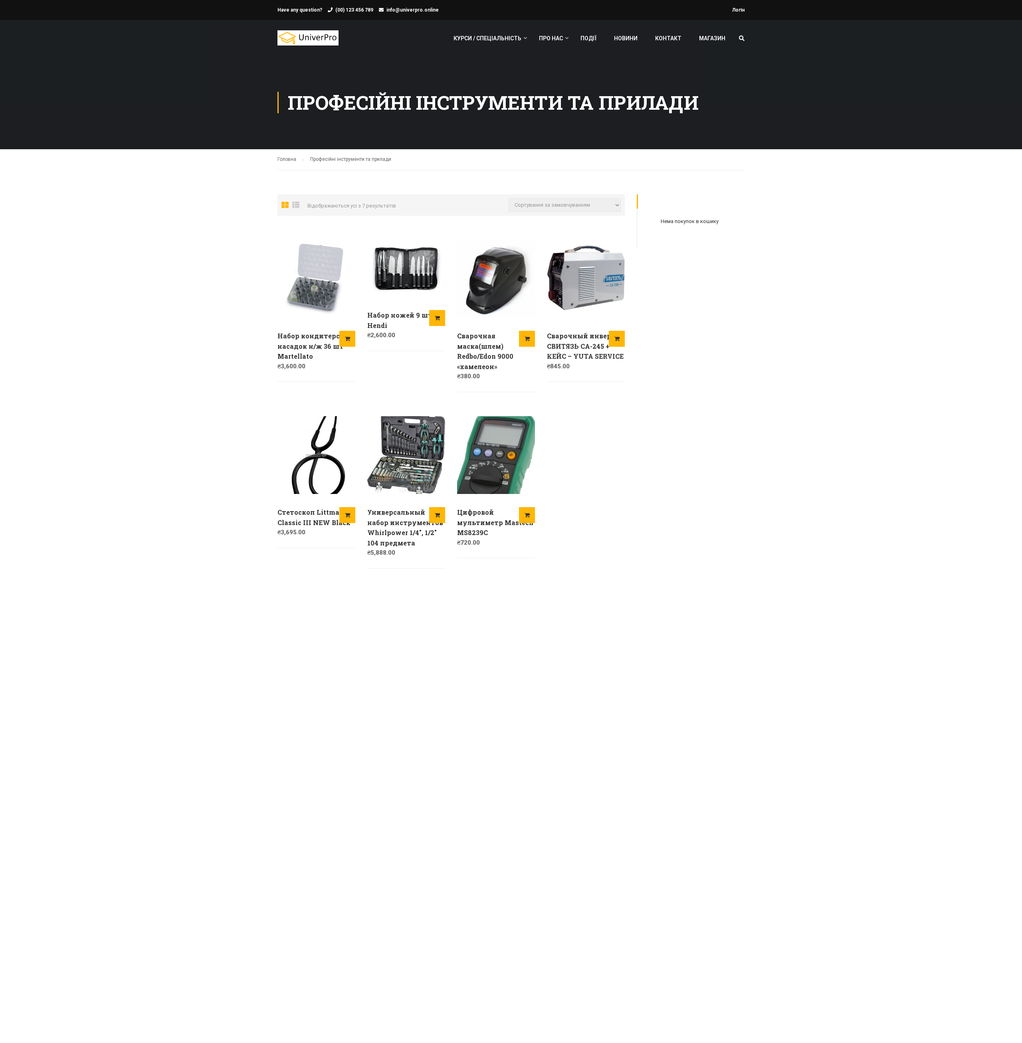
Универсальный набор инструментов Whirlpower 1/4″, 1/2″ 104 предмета (405, 527)
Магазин (712, 38)
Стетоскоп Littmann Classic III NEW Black (314, 517)
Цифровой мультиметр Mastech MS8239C (495, 522)
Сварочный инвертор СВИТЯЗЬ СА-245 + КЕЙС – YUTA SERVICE (585, 346)
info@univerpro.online (412, 10)
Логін (738, 10)
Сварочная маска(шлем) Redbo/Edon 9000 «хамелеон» (485, 351)
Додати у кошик (347, 339)
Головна (286, 159)
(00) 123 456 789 (354, 10)
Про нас (551, 38)
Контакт (668, 38)
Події (588, 38)
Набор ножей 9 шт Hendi (399, 320)
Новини (626, 38)
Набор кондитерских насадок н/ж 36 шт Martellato (315, 346)
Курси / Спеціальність (487, 38)
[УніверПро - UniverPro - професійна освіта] (308, 41)
